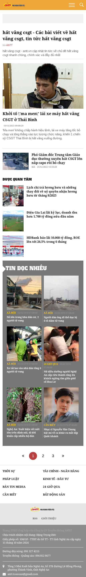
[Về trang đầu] (23, 456)
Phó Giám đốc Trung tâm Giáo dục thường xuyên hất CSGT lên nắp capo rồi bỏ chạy (57, 159)
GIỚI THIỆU (48, 518)
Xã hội (11, 312)
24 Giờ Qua (51, 364)
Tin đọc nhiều (26, 268)
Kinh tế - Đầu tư (56, 479)
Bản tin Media (14, 487)
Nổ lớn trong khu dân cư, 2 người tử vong (23, 318)
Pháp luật (11, 479)
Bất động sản (54, 494)
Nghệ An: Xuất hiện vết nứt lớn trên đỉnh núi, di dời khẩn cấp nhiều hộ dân (23, 432)
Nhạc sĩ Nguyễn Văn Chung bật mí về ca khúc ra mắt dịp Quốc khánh (61, 433)
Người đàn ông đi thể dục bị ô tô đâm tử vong (60, 319)
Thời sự (9, 471)
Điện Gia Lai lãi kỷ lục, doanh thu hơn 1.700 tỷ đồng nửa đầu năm (52, 214)
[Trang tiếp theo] (63, 456)
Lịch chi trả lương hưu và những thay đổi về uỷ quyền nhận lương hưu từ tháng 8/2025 (52, 191)
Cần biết (49, 425)
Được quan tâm (17, 179)
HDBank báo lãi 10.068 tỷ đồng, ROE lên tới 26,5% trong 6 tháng (53, 240)
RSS (35, 518)
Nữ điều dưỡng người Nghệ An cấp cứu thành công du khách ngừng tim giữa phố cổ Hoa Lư (60, 376)
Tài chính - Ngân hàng (61, 471)
